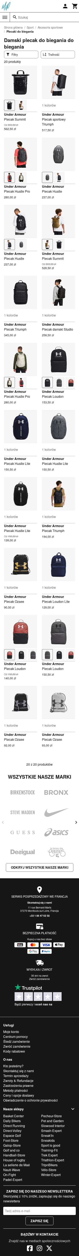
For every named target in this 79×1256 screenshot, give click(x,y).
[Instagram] (39, 1249)
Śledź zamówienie (16, 1041)
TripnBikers (49, 1165)
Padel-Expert (12, 1179)
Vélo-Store (48, 1169)
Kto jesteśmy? (13, 1066)
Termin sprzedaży (16, 1075)
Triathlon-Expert (52, 1160)
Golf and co (11, 1150)
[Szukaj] (14, 17)
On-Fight (9, 1174)
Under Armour (15, 114)
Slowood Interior (53, 1125)
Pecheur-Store (51, 1116)
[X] (49, 1249)
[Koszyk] (75, 6)
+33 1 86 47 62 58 (40, 915)
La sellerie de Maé (16, 1165)
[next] (76, 822)
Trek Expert (49, 1155)
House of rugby (14, 1160)
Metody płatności (15, 1090)
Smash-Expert (51, 1130)
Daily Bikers (12, 1120)
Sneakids (48, 1140)
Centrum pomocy (15, 1036)
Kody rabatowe (14, 1051)
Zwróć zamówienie (39, 979)
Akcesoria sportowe (50, 27)
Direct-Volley (12, 1130)
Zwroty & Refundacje (18, 1080)
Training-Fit (49, 1150)
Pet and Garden (52, 1120)
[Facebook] (30, 1249)
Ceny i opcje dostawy (18, 1095)
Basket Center (13, 1116)
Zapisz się (39, 1220)
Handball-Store (14, 1155)
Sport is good (50, 1145)
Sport (30, 27)
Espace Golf (12, 1135)
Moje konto (11, 1031)
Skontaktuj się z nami (39, 902)
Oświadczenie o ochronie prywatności (30, 1100)
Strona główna (13, 27)
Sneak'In (47, 1135)
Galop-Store (12, 1145)
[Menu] (5, 17)
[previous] (3, 822)
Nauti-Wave (11, 1169)
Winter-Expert (51, 1174)
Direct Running (14, 1125)
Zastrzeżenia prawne (18, 1085)
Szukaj (23, 17)
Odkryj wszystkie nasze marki (39, 867)
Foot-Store (10, 1140)
